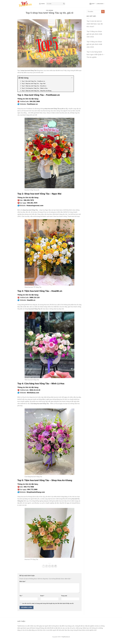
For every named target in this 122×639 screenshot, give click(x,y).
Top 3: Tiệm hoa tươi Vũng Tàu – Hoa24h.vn (39, 291)
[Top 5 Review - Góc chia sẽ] (26, 3)
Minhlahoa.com (33, 393)
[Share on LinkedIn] (55, 566)
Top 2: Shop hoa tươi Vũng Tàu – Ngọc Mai (39, 194)
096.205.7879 (29, 200)
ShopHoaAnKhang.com (36, 492)
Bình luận (23, 581)
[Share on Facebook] (43, 566)
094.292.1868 (35, 101)
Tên (21, 595)
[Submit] (63, 3)
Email (42, 595)
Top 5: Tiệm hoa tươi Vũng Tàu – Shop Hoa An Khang (44, 480)
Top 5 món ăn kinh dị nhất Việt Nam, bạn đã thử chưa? (95, 23)
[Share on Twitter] (46, 566)
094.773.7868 (29, 487)
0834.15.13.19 (35, 390)
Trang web (64, 595)
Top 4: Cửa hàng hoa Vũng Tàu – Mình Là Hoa (40, 383)
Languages (99, 3)
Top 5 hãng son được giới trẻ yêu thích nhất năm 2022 (94, 34)
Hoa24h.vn (31, 300)
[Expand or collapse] (72, 77)
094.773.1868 (32, 489)
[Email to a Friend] (49, 566)
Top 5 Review (49, 10)
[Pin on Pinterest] (52, 566)
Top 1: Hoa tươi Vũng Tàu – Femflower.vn (38, 95)
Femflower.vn (32, 104)
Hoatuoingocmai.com (34, 205)
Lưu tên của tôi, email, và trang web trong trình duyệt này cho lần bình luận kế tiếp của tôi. (48, 603)
